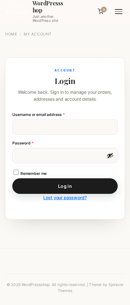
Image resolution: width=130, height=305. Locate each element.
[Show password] (110, 155)
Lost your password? (64, 197)
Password (31, 142)
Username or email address (46, 114)
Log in (65, 186)
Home (11, 34)
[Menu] (118, 11)
